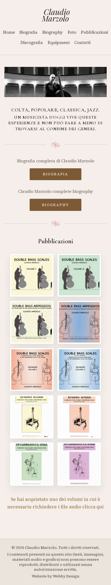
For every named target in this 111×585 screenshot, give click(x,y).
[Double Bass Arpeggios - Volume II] (79, 322)
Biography (52, 32)
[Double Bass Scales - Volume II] (79, 275)
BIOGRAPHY (55, 204)
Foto (72, 32)
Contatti (82, 42)
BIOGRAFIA (55, 174)
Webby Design (66, 576)
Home (9, 32)
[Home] (55, 15)
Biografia (28, 32)
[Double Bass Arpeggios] (32, 322)
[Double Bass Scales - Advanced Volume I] (32, 369)
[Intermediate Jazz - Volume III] (32, 464)
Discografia (31, 42)
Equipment (59, 42)
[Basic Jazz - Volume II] (79, 417)
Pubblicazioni (94, 32)
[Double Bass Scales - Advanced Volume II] (79, 369)
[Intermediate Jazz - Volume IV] (79, 464)
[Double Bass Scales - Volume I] (32, 275)
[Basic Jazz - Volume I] (32, 417)
